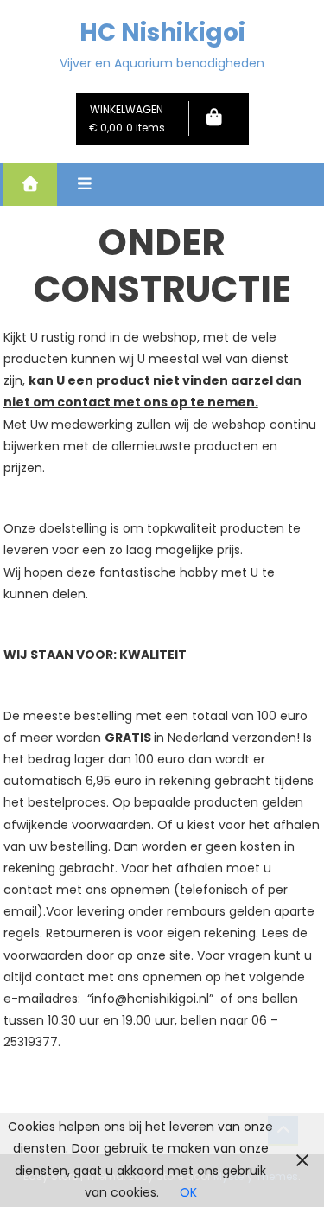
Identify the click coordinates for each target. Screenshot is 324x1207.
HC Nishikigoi (162, 32)
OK (188, 1192)
